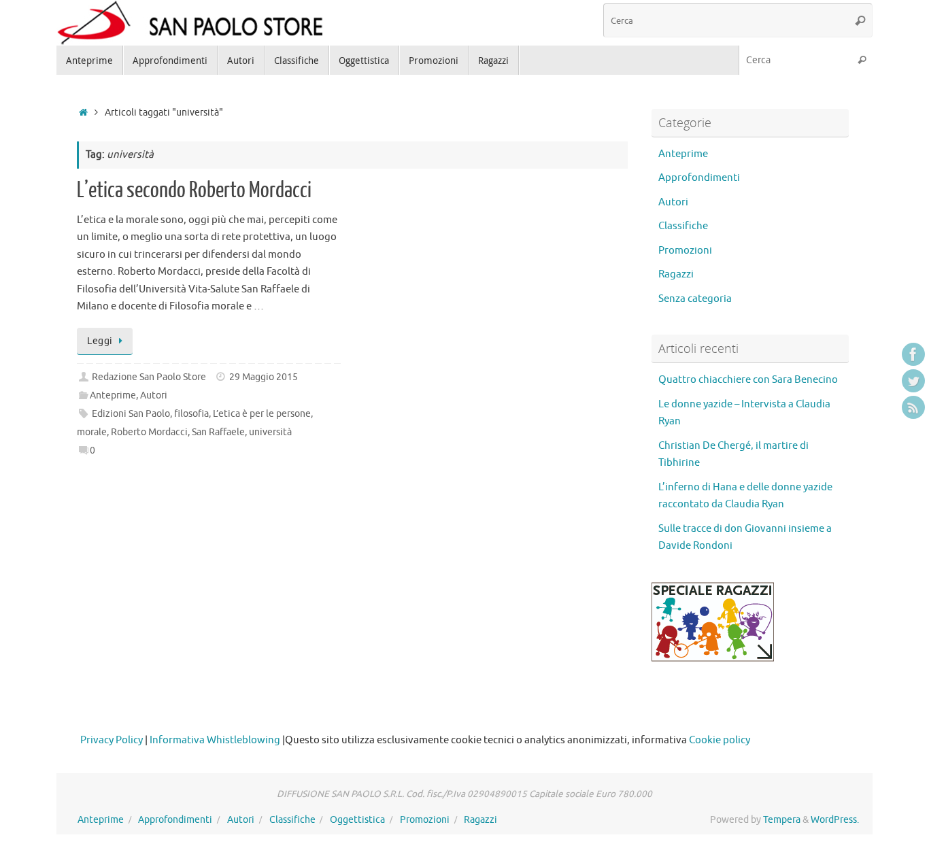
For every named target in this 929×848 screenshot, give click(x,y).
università (270, 432)
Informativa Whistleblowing (215, 740)
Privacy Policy (111, 740)
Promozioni (685, 250)
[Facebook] (913, 354)
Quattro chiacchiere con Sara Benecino (748, 379)
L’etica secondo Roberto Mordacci (194, 190)
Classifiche (683, 226)
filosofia (191, 414)
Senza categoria (695, 298)
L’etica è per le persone (262, 414)
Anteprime (113, 395)
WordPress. (835, 820)
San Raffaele (218, 432)
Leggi (100, 341)
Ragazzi (676, 274)
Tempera (781, 820)
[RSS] (913, 407)
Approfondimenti (699, 177)
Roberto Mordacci (149, 432)
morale (92, 432)
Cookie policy (719, 740)
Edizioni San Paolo (131, 414)
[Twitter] (913, 380)
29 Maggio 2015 (263, 377)
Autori (153, 395)
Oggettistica (357, 820)
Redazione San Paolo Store (149, 377)
